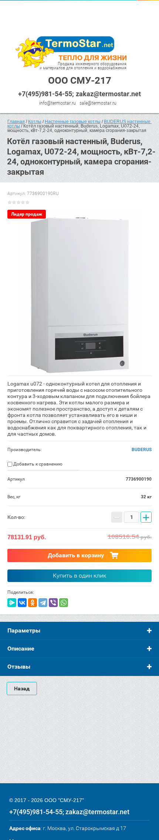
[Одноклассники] (32, 602)
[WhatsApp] (63, 602)
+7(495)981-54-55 (45, 94)
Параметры (23, 630)
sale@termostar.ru (98, 103)
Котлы (34, 121)
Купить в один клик (79, 575)
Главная (16, 121)
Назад (22, 688)
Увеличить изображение (79, 293)
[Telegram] (42, 602)
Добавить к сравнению (37, 464)
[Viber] (53, 602)
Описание (20, 648)
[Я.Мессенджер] (11, 602)
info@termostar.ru (57, 103)
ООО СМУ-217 (79, 80)
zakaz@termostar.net (108, 94)
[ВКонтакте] (22, 602)
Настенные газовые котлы (73, 121)
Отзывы (18, 666)
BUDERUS (142, 449)
